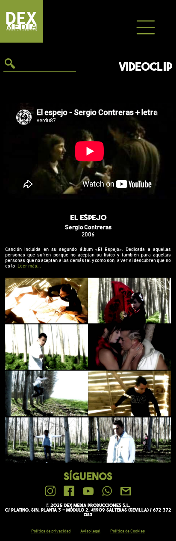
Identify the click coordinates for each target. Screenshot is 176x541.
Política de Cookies (127, 531)
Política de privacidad (50, 531)
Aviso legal (90, 531)
